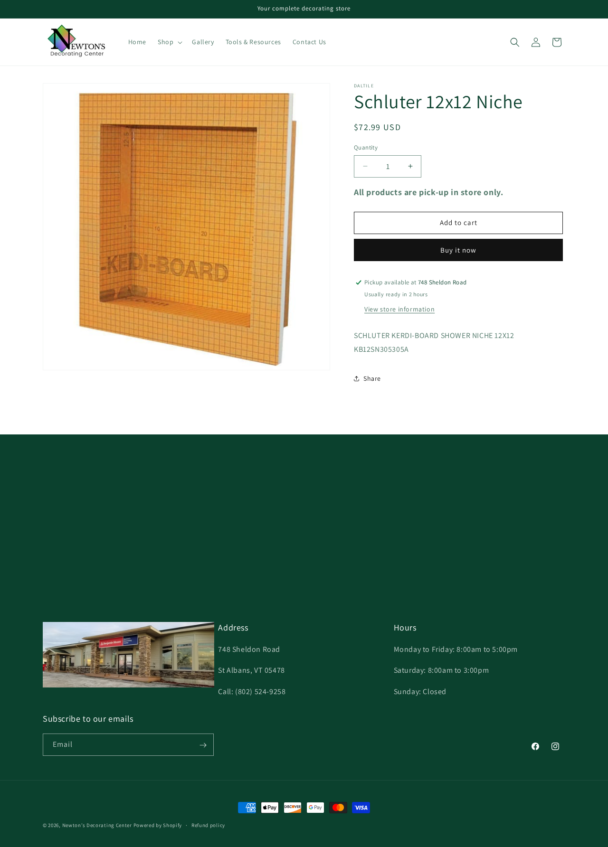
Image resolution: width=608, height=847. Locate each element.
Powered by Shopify (157, 825)
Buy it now (458, 249)
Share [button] (372, 378)
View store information (399, 309)
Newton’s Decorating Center (97, 825)
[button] (169, 42)
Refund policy (208, 824)
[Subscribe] (202, 745)
